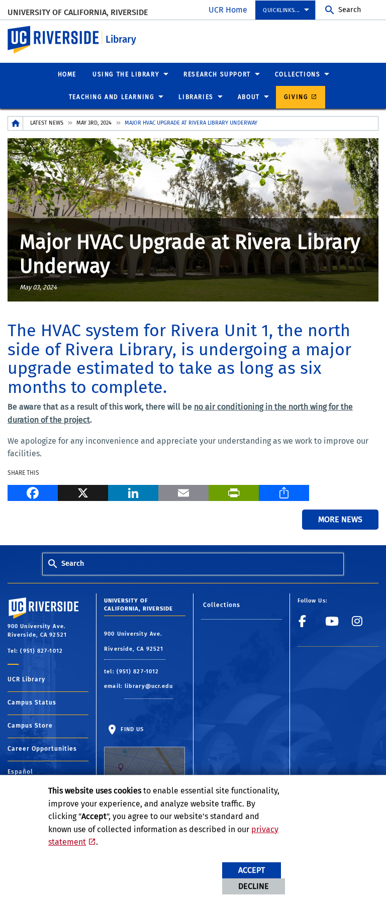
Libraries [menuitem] (195, 96)
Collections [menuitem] (298, 74)
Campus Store (30, 725)
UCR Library (26, 679)
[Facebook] (33, 491)
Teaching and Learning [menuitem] (112, 96)
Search (349, 10)
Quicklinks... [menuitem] (281, 10)
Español (20, 771)
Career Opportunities (42, 748)
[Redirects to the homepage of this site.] (15, 123)
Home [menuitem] (67, 74)
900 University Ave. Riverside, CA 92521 (134, 641)
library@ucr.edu (149, 686)
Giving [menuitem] (296, 96)
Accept (251, 870)
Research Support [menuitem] (217, 74)
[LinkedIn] (133, 491)
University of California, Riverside (78, 12)
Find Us (131, 729)
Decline (253, 886)
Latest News (46, 123)
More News (340, 519)
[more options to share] (284, 491)
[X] (83, 491)
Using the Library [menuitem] (125, 74)
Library (121, 39)
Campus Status (32, 702)
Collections (222, 605)
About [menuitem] (249, 96)
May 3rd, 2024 (94, 123)
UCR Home (228, 10)
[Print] (234, 491)
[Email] (183, 491)
